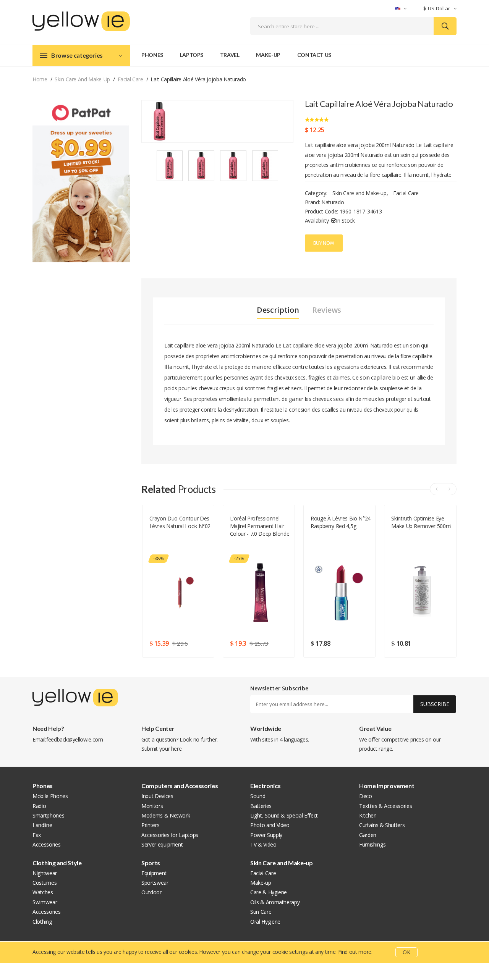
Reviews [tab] (326, 310)
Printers (150, 825)
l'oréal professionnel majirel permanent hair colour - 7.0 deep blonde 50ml (260, 526)
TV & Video (263, 844)
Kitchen (368, 815)
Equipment (154, 873)
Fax (36, 835)
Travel (230, 55)
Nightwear (44, 873)
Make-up (268, 55)
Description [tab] (278, 310)
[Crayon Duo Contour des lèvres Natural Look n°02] (180, 592)
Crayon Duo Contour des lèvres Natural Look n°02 (180, 522)
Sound (257, 796)
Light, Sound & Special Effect (284, 815)
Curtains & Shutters (382, 825)
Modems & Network (165, 815)
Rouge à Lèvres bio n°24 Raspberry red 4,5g (341, 522)
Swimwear (44, 902)
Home (39, 79)
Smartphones (48, 815)
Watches (42, 892)
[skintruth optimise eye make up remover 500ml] (422, 592)
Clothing (42, 921)
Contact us (314, 55)
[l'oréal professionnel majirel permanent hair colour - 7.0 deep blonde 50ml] (260, 592)
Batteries (261, 806)
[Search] (445, 26)
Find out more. (355, 951)
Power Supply (266, 835)
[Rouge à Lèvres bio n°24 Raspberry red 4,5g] (341, 592)
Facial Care (130, 79)
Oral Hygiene (265, 921)
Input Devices (157, 796)
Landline (42, 825)
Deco (365, 796)
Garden (367, 835)
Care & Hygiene (268, 892)
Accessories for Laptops (169, 835)
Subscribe (434, 704)
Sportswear (154, 882)
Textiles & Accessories (385, 806)
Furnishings (372, 844)
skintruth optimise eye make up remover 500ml (421, 522)
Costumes (44, 882)
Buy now (324, 242)
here (176, 748)
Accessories (46, 844)
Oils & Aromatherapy (275, 902)
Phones (152, 55)
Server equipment (162, 844)
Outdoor (151, 892)
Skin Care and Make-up (82, 79)
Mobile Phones (50, 796)
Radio (39, 806)
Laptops (192, 55)
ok (406, 952)
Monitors (152, 806)
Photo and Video (270, 825)
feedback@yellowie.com (74, 739)
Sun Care (260, 911)
